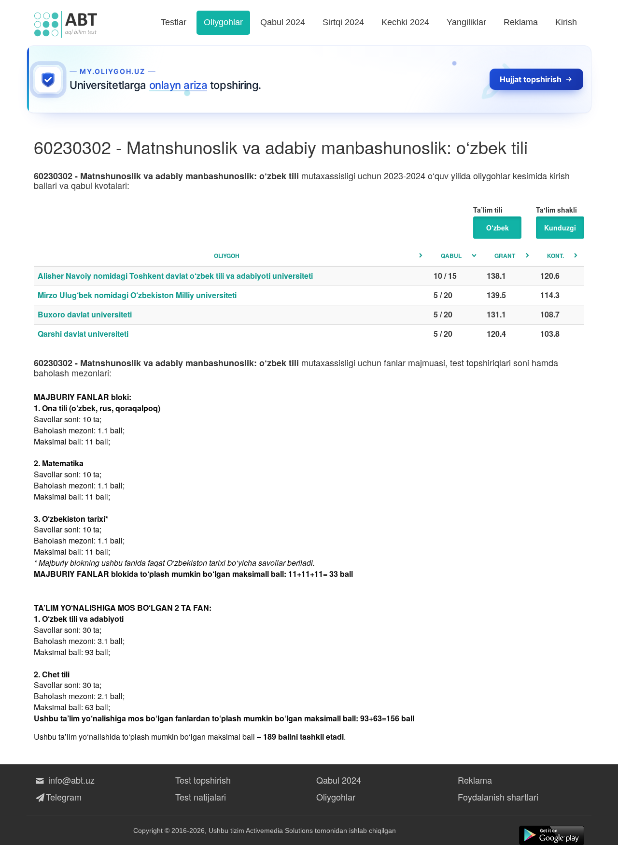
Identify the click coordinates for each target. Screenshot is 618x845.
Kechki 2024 (405, 22)
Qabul (451, 255)
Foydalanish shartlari (498, 796)
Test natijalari (200, 796)
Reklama (521, 22)
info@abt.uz (70, 779)
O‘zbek (497, 227)
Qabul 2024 (282, 22)
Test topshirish (203, 779)
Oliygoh (226, 255)
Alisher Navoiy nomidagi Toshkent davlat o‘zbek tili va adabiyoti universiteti (175, 275)
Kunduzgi (560, 227)
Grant (504, 255)
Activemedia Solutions (279, 830)
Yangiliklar (466, 22)
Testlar (173, 22)
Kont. (555, 255)
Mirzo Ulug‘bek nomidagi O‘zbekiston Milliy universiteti (137, 295)
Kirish (566, 22)
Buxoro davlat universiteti (85, 314)
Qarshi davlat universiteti (83, 333)
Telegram (64, 796)
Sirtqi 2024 (343, 22)
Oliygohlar (223, 22)
